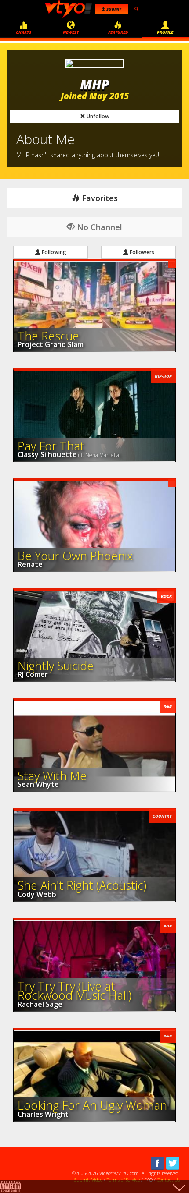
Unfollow (97, 116)
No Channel (98, 227)
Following (53, 252)
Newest (71, 32)
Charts (23, 32)
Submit (113, 9)
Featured (118, 32)
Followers (141, 252)
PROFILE (165, 32)
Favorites (99, 198)
